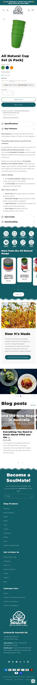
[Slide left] (15, 289)
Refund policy (30, 676)
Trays (5, 541)
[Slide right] (22, 289)
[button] (4, 10)
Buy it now (19, 105)
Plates (6, 517)
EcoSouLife (10, 676)
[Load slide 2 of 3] (18, 396)
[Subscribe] (31, 496)
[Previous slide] (13, 396)
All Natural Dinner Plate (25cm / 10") (8, 276)
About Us (7, 565)
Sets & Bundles (9, 512)
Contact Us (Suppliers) (11, 605)
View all (18, 294)
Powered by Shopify (19, 676)
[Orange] (11, 67)
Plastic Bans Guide (10, 557)
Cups (5, 525)
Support (6, 577)
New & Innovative (9, 569)
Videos (6, 573)
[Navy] (7, 67)
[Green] (3, 67)
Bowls (6, 521)
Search (6, 593)
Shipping (12, 80)
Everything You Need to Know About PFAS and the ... (17, 435)
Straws (6, 537)
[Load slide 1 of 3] (16, 396)
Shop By (6, 508)
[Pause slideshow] (35, 396)
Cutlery (6, 529)
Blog (5, 581)
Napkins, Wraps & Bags (11, 545)
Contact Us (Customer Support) (14, 597)
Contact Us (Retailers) (11, 601)
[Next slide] (24, 396)
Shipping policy (29, 679)
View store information (11, 117)
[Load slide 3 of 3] (21, 396)
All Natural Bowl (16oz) (24, 276)
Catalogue (7, 561)
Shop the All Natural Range (18, 357)
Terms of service (18, 679)
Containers (7, 533)
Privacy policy (9, 679)
